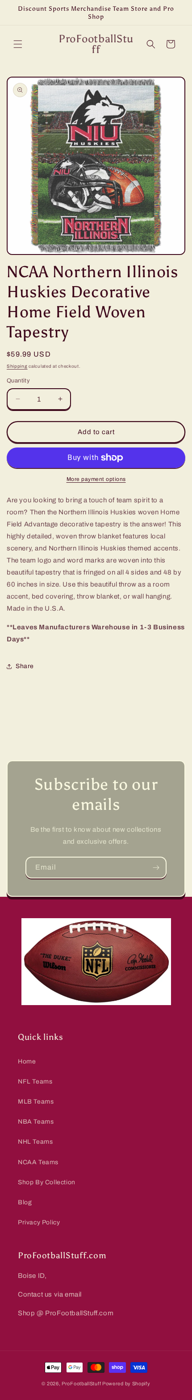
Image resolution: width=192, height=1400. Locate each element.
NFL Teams (35, 1081)
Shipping (17, 366)
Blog (25, 1202)
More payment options (96, 479)
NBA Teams (36, 1121)
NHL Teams (35, 1141)
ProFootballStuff (81, 1383)
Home (27, 1061)
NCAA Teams (38, 1162)
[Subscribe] (156, 868)
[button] (18, 44)
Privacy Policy (39, 1222)
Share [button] (25, 666)
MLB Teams (36, 1101)
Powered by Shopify (126, 1383)
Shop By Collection (46, 1182)
